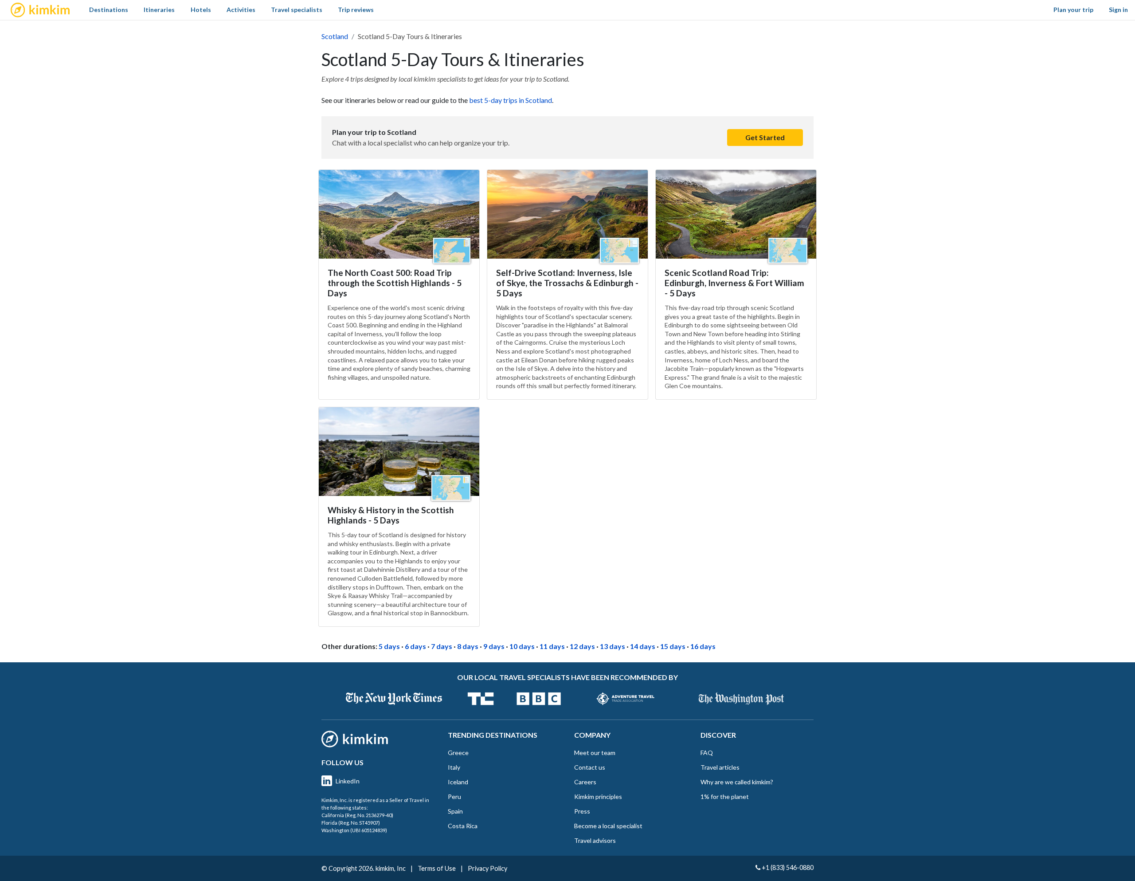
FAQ (707, 752)
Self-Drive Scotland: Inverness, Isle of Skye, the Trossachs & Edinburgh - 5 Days (567, 282)
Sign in (1118, 9)
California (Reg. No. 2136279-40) (357, 815)
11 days (552, 646)
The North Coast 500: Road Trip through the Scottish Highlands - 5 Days (395, 282)
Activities (241, 9)
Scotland (334, 36)
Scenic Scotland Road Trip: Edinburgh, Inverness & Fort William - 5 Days (734, 282)
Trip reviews (356, 9)
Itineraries (159, 9)
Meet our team (594, 752)
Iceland (458, 782)
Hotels (201, 9)
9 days (494, 646)
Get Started (765, 137)
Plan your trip (1073, 9)
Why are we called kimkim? (737, 782)
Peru (454, 796)
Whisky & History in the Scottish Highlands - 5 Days (391, 515)
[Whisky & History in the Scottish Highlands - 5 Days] (399, 451)
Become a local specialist (608, 826)
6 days (415, 646)
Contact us (589, 767)
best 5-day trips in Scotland (510, 100)
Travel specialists (296, 9)
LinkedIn (348, 781)
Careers (585, 782)
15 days (672, 646)
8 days (467, 646)
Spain (455, 811)
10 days (522, 646)
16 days (703, 646)
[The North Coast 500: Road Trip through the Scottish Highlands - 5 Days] (399, 214)
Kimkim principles (598, 796)
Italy (454, 767)
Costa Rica (462, 826)
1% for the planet (725, 796)
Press (582, 811)
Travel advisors (595, 840)
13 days (612, 646)
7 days (441, 646)
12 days (582, 646)
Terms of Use (437, 868)
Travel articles (720, 767)
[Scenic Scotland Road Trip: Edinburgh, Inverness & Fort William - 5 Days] (736, 214)
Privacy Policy (487, 868)
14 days (642, 646)
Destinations (108, 9)
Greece (458, 752)
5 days (389, 646)
